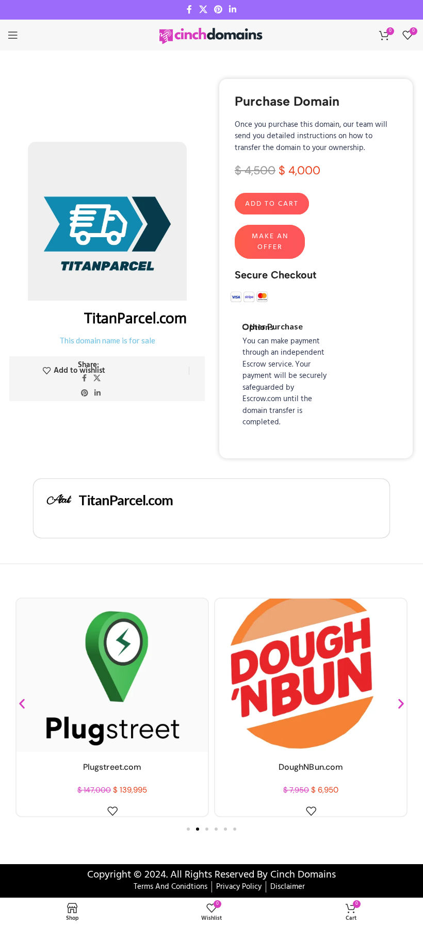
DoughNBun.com (311, 767)
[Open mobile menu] (13, 35)
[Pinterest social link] (217, 10)
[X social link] (203, 10)
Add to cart (272, 204)
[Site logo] (211, 35)
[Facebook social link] (189, 10)
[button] (21, 704)
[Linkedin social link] (233, 10)
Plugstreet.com (112, 767)
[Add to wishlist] (112, 811)
